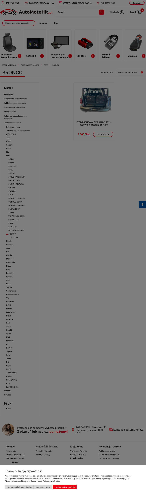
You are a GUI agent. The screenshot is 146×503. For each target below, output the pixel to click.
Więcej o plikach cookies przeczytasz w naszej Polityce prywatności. (32, 481)
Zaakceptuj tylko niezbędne (19, 487)
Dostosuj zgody (43, 487)
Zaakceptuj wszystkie (65, 487)
